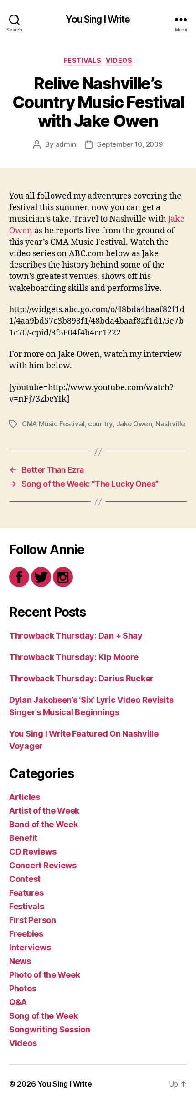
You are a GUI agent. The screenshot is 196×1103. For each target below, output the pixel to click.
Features (26, 892)
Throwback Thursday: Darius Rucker (81, 678)
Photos (22, 988)
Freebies (26, 933)
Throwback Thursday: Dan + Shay (76, 635)
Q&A (18, 1002)
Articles (24, 797)
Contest (25, 879)
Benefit (23, 838)
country (100, 423)
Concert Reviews (43, 865)
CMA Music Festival (53, 423)
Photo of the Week (44, 974)
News (20, 961)
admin (66, 144)
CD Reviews (32, 851)
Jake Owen (134, 423)
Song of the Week (43, 1016)
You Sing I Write (98, 19)
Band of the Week (43, 824)
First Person (32, 920)
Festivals (83, 60)
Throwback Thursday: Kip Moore (74, 657)
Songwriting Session (49, 1029)
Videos (119, 60)
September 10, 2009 (129, 144)
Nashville (170, 423)
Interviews (30, 947)
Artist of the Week (44, 810)
